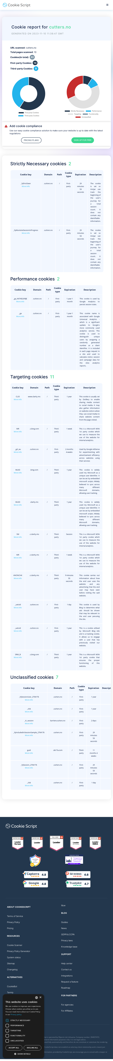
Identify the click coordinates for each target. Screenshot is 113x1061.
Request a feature (69, 981)
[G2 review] (17, 843)
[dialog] (23, 1026)
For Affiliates (67, 1010)
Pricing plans (31, 140)
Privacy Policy (13, 922)
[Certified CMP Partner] (35, 860)
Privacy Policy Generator (18, 951)
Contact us (66, 969)
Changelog (12, 969)
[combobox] (36, 997)
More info (26, 186)
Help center (66, 963)
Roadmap (65, 987)
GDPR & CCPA (68, 934)
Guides (64, 922)
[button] (23, 1054)
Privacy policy (16, 1014)
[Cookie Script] (16, 6)
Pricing (10, 928)
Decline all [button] (32, 1048)
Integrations (67, 975)
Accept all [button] (14, 1048)
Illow (63, 905)
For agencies (67, 1004)
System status (14, 957)
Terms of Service (15, 916)
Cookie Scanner (14, 945)
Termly (10, 992)
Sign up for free (82, 140)
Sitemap (11, 963)
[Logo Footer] (21, 830)
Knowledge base (69, 946)
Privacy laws (67, 940)
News (64, 928)
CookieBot (12, 986)
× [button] (40, 997)
